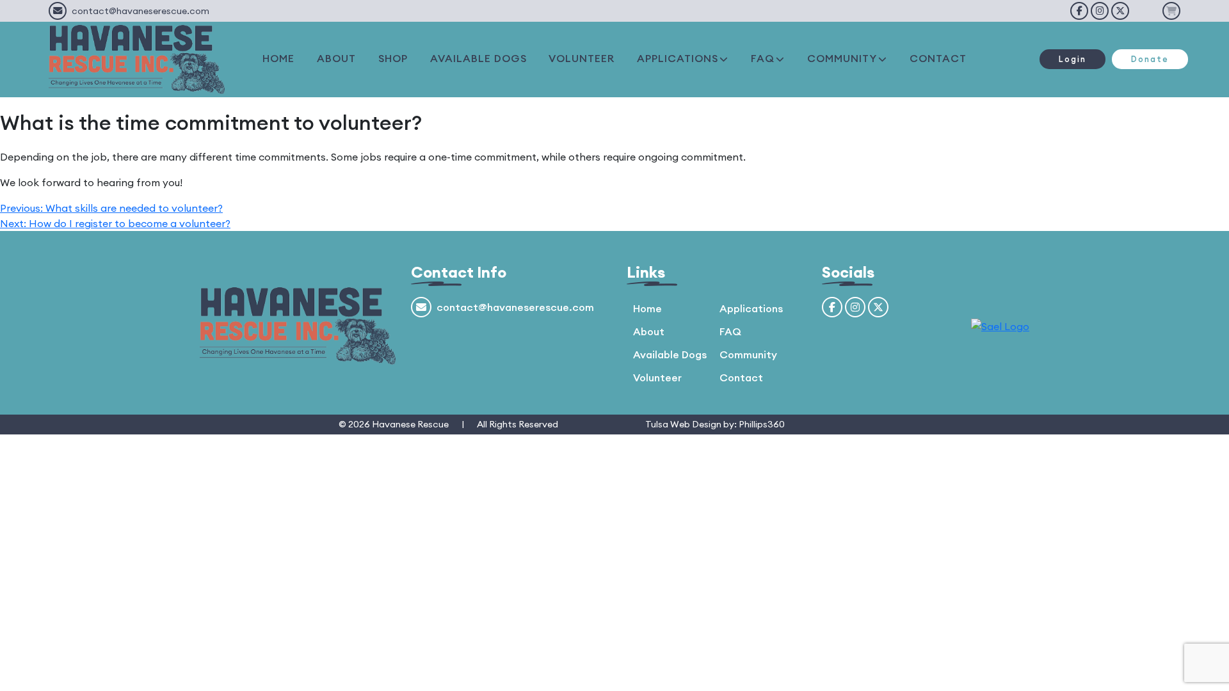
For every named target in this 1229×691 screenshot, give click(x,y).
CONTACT (938, 58)
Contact (741, 377)
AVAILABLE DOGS (478, 58)
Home (647, 308)
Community (748, 354)
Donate (1150, 59)
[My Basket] (1171, 11)
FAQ (763, 58)
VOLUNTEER (581, 58)
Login (1072, 59)
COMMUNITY (842, 58)
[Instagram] (1100, 11)
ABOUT (336, 58)
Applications (751, 308)
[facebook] (1079, 11)
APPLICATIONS (677, 58)
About (648, 331)
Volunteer (657, 377)
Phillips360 (762, 424)
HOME (278, 58)
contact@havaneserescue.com (140, 11)
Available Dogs (670, 354)
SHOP (393, 58)
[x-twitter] (1120, 11)
